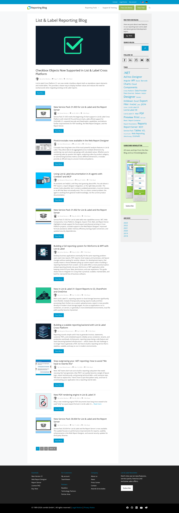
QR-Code (142, 117)
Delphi (144, 93)
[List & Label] (37, 7)
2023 (126, 223)
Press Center (95, 482)
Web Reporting (138, 133)
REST (141, 127)
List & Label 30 (130, 110)
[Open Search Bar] (150, 7)
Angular (127, 80)
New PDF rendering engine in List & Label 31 (75, 394)
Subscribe (130, 206)
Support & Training (110, 8)
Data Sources (129, 93)
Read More (40, 93)
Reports (142, 123)
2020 (126, 231)
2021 (126, 228)
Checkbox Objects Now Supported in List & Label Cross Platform (71, 72)
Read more (97, 404)
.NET (127, 73)
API (133, 80)
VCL (143, 130)
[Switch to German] (147, 2)
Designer (129, 97)
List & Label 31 (129, 114)
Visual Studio (127, 133)
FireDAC (133, 104)
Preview (128, 117)
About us (94, 476)
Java (138, 104)
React (126, 120)
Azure (138, 81)
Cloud (134, 84)
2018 (126, 236)
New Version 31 (37, 476)
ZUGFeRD (136, 136)
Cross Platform (129, 91)
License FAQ (35, 486)
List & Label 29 (133, 107)
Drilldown (128, 101)
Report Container (134, 120)
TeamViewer (65, 479)
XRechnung (128, 136)
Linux (125, 107)
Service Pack (128, 131)
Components (130, 87)
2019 (126, 233)
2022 (126, 225)
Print (137, 117)
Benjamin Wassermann (66, 180)
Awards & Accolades (98, 489)
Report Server (131, 126)
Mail (136, 113)
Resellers (64, 488)
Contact (115, 2)
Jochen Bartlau (46, 79)
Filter (126, 104)
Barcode (144, 80)
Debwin (138, 93)
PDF (141, 113)
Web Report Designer (39, 479)
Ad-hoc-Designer (133, 76)
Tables (137, 130)
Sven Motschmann (65, 144)
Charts (127, 83)
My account (132, 2)
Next (51, 449)
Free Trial (141, 8)
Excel (136, 101)
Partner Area (65, 494)
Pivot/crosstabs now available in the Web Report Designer (81, 140)
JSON (143, 104)
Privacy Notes (89, 507)
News (93, 479)
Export (144, 100)
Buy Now (34, 489)
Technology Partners (68, 491)
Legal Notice (123, 2)
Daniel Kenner (64, 113)
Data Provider (141, 90)
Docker (138, 97)
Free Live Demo (126, 8)
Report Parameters (130, 124)
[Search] (145, 48)
